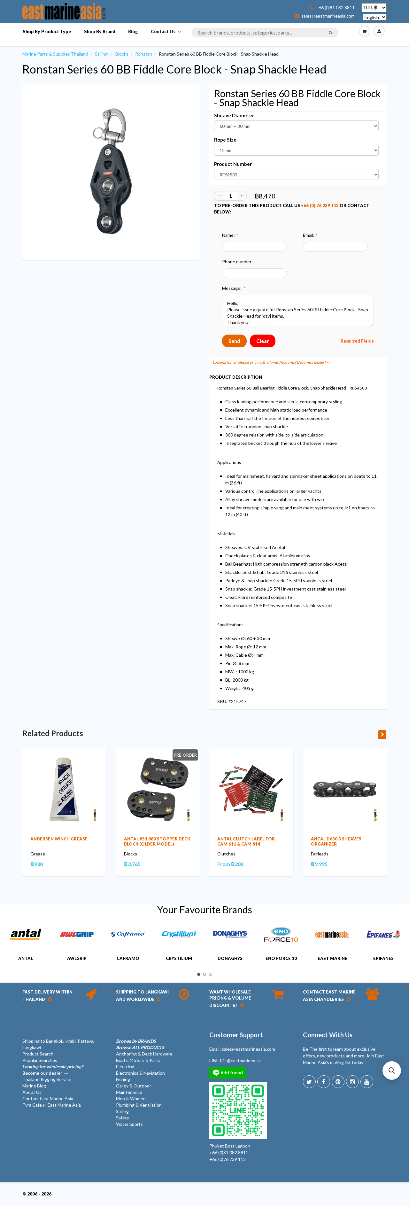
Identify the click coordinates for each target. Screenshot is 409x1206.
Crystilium (179, 958)
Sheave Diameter (234, 115)
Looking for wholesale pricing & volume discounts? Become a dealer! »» (271, 362)
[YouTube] (366, 1081)
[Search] (330, 33)
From (230, 864)
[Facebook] (323, 1081)
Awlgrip (77, 958)
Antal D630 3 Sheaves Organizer (336, 841)
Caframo (128, 958)
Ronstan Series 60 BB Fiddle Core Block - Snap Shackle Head (174, 69)
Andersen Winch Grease (59, 838)
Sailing (101, 54)
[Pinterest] (338, 1081)
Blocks (121, 54)
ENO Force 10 (281, 958)
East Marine (332, 958)
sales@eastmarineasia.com (328, 16)
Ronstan (143, 54)
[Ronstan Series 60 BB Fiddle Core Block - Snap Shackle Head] (111, 171)
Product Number (233, 164)
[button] (391, 1070)
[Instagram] (352, 1081)
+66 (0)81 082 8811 (335, 7)
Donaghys (230, 958)
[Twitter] (309, 1081)
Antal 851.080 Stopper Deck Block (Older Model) (157, 841)
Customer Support (236, 1035)
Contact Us (163, 31)
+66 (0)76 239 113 (227, 1159)
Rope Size (225, 140)
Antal (25, 958)
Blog (133, 31)
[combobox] (265, 32)
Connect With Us (327, 1035)
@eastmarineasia (244, 1060)
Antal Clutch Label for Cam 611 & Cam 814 (246, 841)
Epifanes (383, 958)
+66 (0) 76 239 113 (320, 205)
